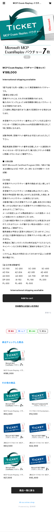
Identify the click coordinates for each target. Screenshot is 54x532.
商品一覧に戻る (27, 490)
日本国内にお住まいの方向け (27, 306)
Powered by (24, 507)
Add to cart (27, 298)
